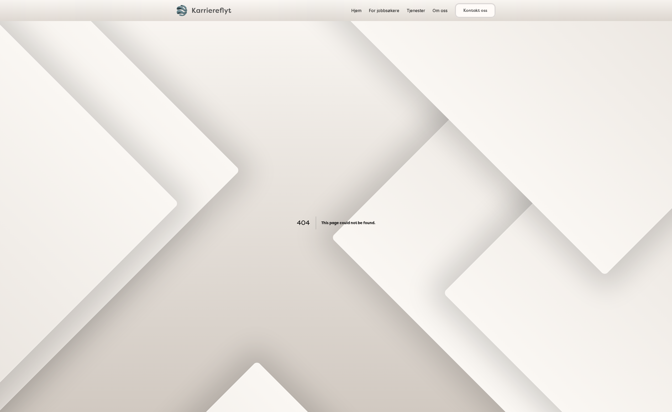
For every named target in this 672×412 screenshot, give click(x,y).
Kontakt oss (475, 10)
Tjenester (416, 10)
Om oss (440, 10)
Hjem (356, 10)
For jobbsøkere (384, 10)
